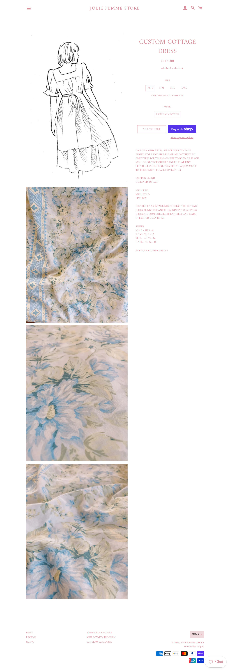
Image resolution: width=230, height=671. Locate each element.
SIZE (167, 81)
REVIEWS (31, 637)
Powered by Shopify (194, 646)
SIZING (30, 642)
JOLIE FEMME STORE (115, 8)
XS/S (150, 88)
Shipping (156, 68)
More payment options (182, 138)
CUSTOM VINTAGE (167, 114)
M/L (172, 88)
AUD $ (195, 634)
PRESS (29, 633)
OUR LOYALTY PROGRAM (101, 637)
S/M (161, 88)
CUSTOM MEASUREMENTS (167, 96)
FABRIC (167, 107)
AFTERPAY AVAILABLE (99, 642)
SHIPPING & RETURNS (99, 633)
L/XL (184, 88)
